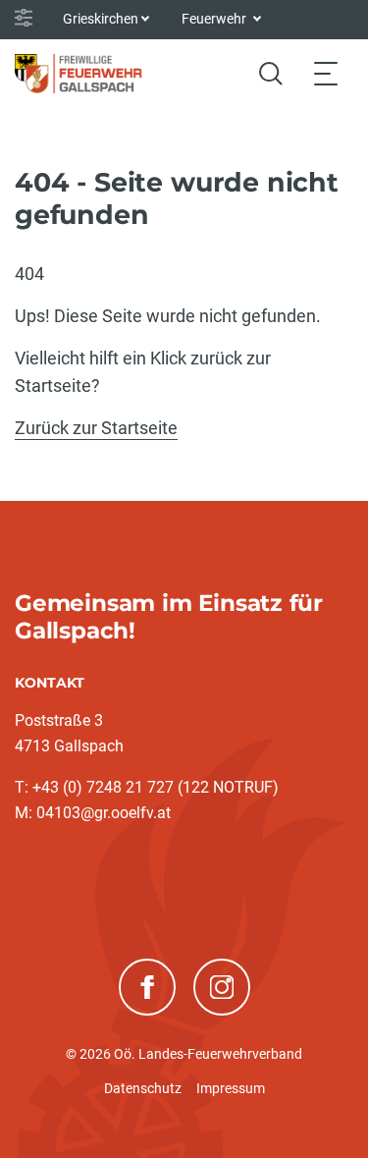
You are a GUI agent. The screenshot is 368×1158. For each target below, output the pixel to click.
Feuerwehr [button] (215, 19)
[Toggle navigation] (325, 73)
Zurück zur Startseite (96, 427)
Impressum (230, 1088)
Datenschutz (143, 1088)
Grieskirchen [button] (100, 19)
